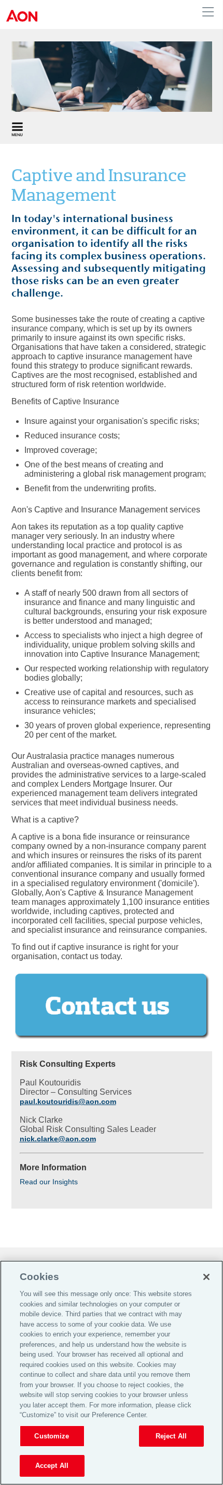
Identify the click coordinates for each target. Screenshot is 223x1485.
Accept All (51, 1465)
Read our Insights (49, 1182)
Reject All (171, 1436)
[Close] (206, 1277)
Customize (51, 1436)
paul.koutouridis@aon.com (68, 1101)
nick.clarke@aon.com (58, 1139)
